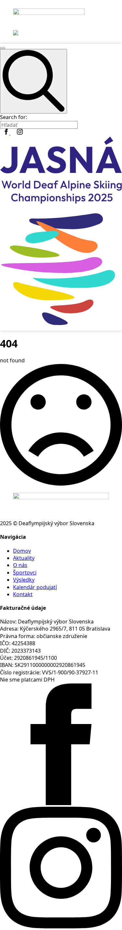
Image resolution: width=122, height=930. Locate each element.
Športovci (24, 572)
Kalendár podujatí (35, 587)
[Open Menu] (2, 48)
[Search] (33, 81)
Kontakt (23, 594)
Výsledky (23, 579)
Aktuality (23, 558)
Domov (22, 550)
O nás (20, 565)
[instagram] (20, 132)
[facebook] (7, 132)
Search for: (13, 117)
